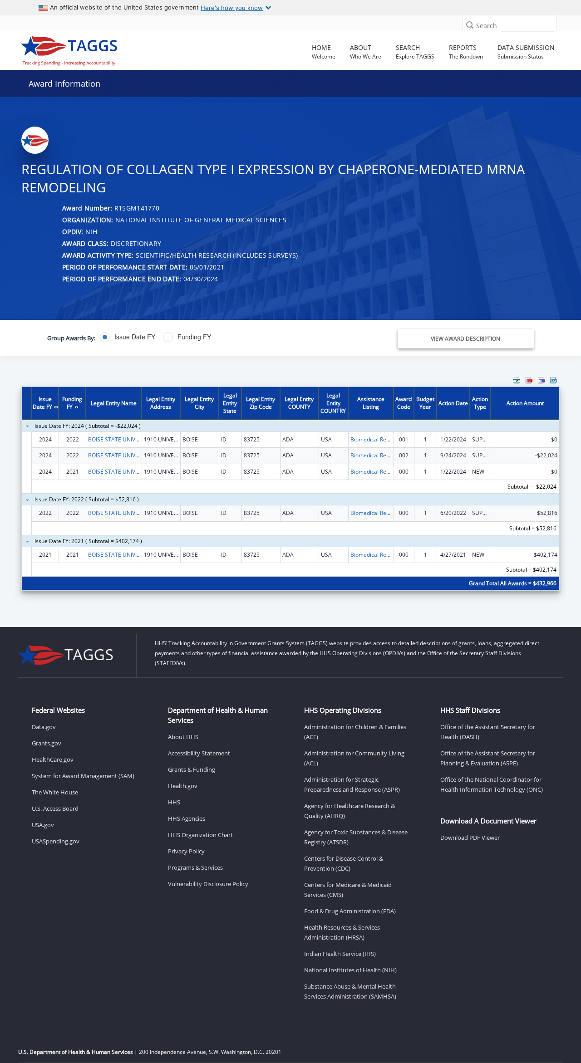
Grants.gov (46, 743)
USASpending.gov (55, 841)
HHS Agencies (186, 818)
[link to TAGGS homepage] (83, 48)
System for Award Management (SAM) (83, 776)
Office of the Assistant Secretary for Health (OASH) (487, 732)
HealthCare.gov (53, 759)
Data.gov (44, 727)
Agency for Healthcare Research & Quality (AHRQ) (349, 811)
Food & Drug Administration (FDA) (350, 911)
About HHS (183, 737)
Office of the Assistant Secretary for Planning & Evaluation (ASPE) (487, 758)
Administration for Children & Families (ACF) (355, 732)
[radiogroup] (207, 337)
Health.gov (182, 786)
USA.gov (43, 825)
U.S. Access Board (55, 808)
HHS (174, 802)
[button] (469, 25)
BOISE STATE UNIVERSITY (120, 439)
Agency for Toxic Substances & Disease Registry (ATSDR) (356, 837)
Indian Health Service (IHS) (340, 954)
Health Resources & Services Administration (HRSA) (342, 932)
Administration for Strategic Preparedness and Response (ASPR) (352, 784)
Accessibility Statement (199, 753)
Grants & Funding (191, 769)
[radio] (127, 337)
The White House (55, 792)
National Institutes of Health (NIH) (350, 970)
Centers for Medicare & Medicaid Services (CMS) (348, 890)
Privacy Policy (186, 851)
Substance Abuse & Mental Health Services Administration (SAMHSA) (350, 991)
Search (486, 25)
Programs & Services (195, 867)
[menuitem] (516, 380)
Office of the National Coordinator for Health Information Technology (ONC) (491, 784)
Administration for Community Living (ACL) (354, 758)
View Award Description (465, 339)
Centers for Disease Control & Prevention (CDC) (343, 863)
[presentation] (290, 489)
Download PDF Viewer (470, 837)
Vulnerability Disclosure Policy (208, 884)
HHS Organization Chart (200, 835)
